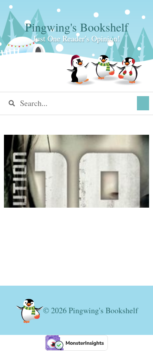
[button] (143, 103)
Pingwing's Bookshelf (76, 27)
